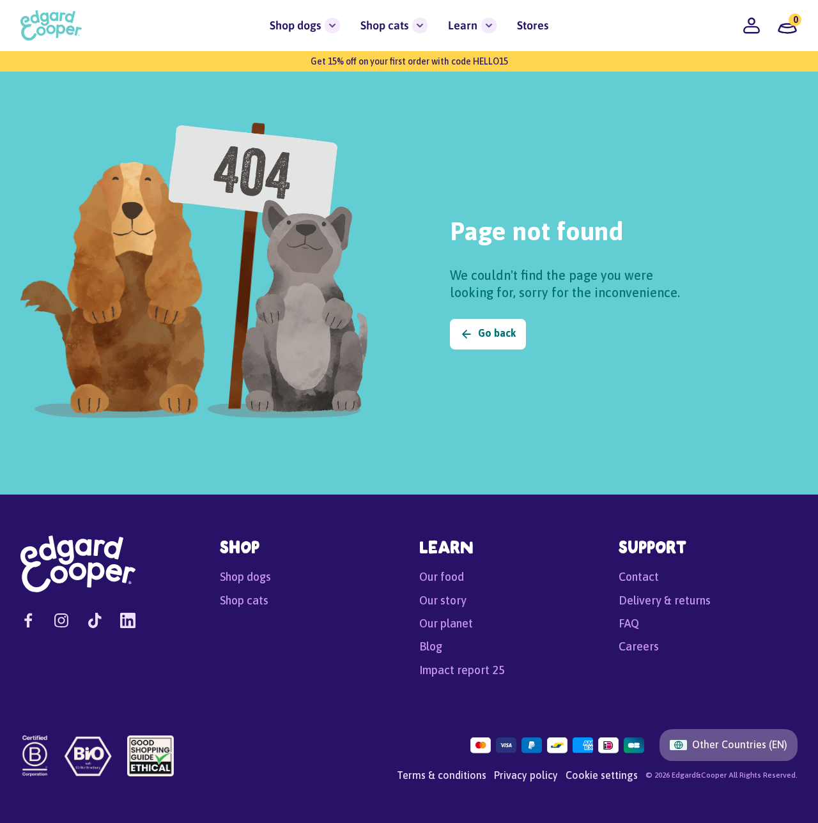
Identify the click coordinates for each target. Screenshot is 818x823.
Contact (639, 576)
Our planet (446, 623)
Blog (430, 646)
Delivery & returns (665, 600)
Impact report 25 (462, 670)
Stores (532, 25)
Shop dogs (295, 25)
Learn (462, 25)
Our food (441, 576)
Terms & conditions (441, 775)
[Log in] (751, 25)
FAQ (629, 623)
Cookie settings (602, 775)
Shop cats (384, 25)
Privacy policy (526, 775)
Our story (443, 600)
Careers (639, 646)
